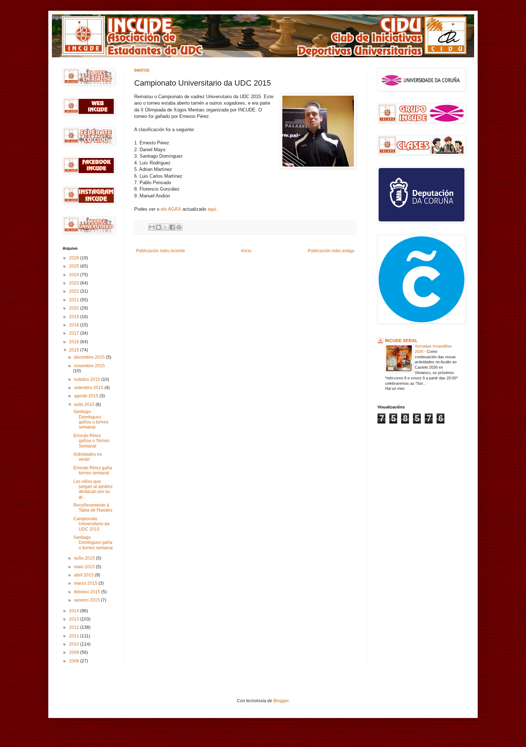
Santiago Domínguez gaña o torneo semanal (93, 542)
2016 (74, 341)
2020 (74, 308)
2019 (74, 316)
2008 (74, 661)
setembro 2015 (89, 387)
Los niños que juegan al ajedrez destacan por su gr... (93, 489)
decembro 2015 (90, 357)
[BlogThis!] (158, 227)
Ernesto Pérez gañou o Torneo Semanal (91, 441)
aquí (212, 209)
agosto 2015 (86, 395)
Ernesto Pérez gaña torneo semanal (92, 470)
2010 (74, 644)
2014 (74, 610)
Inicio (246, 250)
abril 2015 (84, 575)
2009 (74, 652)
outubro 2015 (87, 379)
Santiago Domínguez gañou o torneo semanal (90, 419)
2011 (74, 635)
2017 (74, 333)
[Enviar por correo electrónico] (151, 227)
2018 (74, 324)
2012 (74, 627)
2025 (74, 266)
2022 (74, 291)
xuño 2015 (85, 558)
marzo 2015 (86, 583)
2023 (74, 283)
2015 (74, 350)
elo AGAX (171, 209)
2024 (74, 274)
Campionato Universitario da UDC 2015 (91, 524)
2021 (74, 299)
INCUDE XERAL (401, 340)
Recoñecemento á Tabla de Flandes (92, 508)
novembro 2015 (89, 365)
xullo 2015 (85, 404)
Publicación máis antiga (331, 250)
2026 (74, 257)
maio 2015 (85, 566)
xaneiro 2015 (87, 600)
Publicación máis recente (160, 250)
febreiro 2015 (87, 591)
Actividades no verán (87, 457)
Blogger (280, 700)
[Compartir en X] (165, 227)
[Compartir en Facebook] (172, 227)
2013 (74, 619)
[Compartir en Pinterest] (178, 227)
